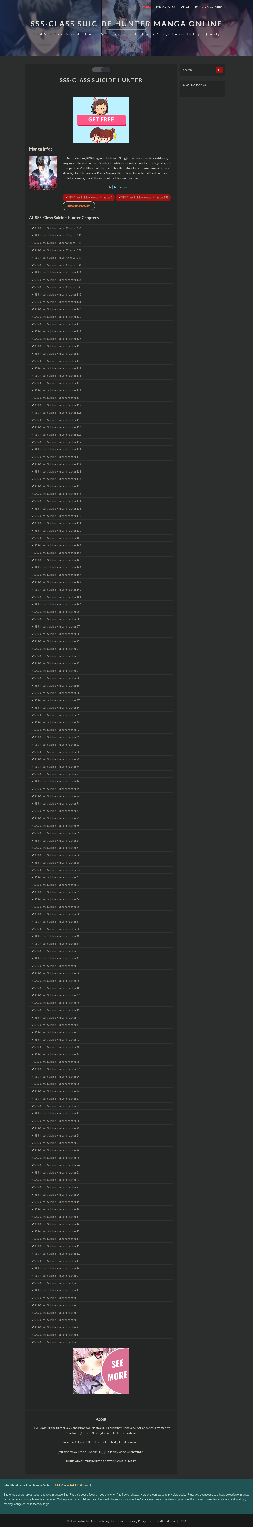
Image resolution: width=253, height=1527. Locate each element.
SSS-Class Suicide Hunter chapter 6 (56, 1298)
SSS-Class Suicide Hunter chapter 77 (57, 774)
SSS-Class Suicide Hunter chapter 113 (57, 508)
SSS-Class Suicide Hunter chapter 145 (57, 272)
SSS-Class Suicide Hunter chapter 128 (57, 398)
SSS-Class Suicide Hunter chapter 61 (57, 892)
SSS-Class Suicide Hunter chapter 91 (57, 670)
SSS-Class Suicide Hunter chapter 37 (57, 1069)
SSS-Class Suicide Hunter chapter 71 (57, 818)
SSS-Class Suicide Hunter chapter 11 (57, 1261)
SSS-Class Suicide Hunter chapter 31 (57, 1113)
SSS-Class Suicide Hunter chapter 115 (57, 493)
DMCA (182, 1521)
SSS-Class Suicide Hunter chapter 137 (57, 331)
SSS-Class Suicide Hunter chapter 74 (57, 796)
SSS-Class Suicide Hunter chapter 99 (57, 611)
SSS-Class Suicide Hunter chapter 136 (57, 339)
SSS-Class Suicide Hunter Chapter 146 (57, 265)
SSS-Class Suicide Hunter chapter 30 (57, 1121)
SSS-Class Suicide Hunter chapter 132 (57, 368)
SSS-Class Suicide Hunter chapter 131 (57, 375)
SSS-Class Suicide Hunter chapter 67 (57, 848)
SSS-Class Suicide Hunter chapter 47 (57, 995)
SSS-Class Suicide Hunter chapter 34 (57, 1091)
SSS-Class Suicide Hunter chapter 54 (57, 943)
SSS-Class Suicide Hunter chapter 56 (57, 929)
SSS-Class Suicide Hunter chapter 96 (57, 634)
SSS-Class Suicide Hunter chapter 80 (57, 752)
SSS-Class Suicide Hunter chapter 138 (57, 324)
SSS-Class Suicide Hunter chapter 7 (56, 1290)
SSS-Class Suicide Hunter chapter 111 (57, 523)
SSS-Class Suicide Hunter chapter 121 (57, 449)
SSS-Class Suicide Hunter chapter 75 (57, 789)
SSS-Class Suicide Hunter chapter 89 (57, 685)
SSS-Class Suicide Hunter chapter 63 (57, 877)
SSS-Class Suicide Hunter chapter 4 (56, 1312)
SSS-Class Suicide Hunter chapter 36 (57, 1076)
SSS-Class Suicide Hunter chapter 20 (57, 1194)
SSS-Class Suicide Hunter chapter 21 (57, 1187)
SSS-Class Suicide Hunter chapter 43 (57, 1025)
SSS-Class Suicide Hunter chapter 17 (57, 1217)
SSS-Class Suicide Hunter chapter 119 (57, 464)
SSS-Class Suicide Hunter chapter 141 (57, 302)
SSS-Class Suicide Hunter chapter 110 (57, 530)
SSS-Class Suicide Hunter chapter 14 (57, 1239)
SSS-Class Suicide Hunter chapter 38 (57, 1062)
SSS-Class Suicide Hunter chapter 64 (57, 870)
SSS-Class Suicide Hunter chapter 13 (57, 1246)
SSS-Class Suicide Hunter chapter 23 (57, 1172)
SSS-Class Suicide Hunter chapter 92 (57, 663)
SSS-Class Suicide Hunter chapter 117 (57, 479)
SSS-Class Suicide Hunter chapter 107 (57, 553)
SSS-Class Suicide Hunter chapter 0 (90, 197)
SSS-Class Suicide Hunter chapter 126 (57, 412)
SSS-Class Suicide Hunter (72, 1485)
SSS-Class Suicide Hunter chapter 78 (57, 766)
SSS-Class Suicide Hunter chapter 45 (57, 1010)
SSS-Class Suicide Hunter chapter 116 (57, 486)
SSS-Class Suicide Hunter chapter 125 (57, 420)
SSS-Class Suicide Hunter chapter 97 (57, 626)
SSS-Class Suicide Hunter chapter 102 (57, 589)
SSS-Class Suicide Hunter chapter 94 (57, 648)
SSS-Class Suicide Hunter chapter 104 (57, 575)
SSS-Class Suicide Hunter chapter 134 (57, 353)
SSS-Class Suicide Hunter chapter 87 (57, 700)
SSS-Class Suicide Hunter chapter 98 (57, 619)
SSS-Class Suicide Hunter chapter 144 (57, 280)
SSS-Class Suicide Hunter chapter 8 (56, 1283)
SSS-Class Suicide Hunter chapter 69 (57, 833)
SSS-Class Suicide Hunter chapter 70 (57, 825)
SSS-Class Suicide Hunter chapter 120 (57, 457)
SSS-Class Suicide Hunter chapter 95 (57, 641)
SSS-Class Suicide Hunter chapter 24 (57, 1165)
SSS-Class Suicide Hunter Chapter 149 (57, 243)
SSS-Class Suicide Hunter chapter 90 (57, 678)
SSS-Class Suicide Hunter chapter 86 (57, 707)
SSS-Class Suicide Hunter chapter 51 (57, 966)
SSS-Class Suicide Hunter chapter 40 (57, 1047)
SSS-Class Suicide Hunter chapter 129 (57, 390)
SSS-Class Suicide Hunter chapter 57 (57, 921)
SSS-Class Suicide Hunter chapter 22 (57, 1179)
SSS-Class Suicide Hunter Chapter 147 (57, 257)
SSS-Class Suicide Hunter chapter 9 (56, 1275)
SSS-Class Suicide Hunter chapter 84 (57, 722)
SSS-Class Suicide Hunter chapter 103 (57, 582)
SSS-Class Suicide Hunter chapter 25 (57, 1157)
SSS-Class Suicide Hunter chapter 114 (57, 501)
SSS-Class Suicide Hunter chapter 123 (57, 434)
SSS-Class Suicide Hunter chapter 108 (57, 545)
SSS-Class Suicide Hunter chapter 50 (57, 973)
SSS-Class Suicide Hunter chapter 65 (57, 862)
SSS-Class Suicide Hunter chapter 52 (57, 958)
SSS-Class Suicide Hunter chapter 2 (56, 1327)
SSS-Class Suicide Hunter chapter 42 (57, 1032)
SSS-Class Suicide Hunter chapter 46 (57, 1002)
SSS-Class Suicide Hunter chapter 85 (57, 715)
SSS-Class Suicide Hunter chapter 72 (57, 811)
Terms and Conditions (209, 6)
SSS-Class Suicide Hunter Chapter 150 (57, 235)
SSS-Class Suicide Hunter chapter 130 (57, 383)
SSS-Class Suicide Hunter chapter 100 (57, 604)
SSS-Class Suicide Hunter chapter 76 (57, 781)
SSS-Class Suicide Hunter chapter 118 (57, 471)
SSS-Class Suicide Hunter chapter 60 (57, 899)
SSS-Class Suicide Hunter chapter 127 (57, 405)
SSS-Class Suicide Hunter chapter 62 (57, 885)
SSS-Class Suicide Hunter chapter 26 (57, 1150)
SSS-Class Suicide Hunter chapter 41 (57, 1039)
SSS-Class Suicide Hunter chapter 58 (57, 914)
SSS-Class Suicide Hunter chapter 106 (57, 560)
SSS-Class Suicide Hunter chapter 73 (57, 803)
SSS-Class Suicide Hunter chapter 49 (57, 980)
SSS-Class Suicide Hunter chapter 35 (57, 1084)
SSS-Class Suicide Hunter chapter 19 (57, 1202)
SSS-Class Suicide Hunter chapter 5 (56, 1305)
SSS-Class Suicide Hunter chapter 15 (57, 1231)
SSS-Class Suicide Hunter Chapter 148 (57, 250)
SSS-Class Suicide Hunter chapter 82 (57, 737)
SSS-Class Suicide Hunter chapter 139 (57, 316)
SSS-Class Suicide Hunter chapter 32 (57, 1106)
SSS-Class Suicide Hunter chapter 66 (57, 855)
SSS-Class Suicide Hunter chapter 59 (57, 907)
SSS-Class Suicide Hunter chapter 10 (57, 1268)
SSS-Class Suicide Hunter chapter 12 (57, 1253)
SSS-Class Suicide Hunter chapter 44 (57, 1017)
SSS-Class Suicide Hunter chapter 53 (57, 951)
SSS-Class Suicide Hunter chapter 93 (57, 656)
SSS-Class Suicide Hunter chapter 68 (57, 840)
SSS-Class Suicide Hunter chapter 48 (57, 988)
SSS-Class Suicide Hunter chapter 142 (57, 294)
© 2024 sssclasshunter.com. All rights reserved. (96, 1521)
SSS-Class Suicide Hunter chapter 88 (57, 693)
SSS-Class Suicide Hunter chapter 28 (57, 1135)
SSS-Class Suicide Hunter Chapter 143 (57, 287)
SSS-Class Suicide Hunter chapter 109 (57, 538)
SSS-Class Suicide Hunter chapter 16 (57, 1224)
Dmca (185, 6)
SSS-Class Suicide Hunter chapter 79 (57, 759)
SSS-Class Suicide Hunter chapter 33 (57, 1098)
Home (146, 6)
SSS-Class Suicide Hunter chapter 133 (57, 361)
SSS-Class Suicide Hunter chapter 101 (57, 597)
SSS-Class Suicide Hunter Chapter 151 (144, 197)
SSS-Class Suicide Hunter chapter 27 (57, 1143)
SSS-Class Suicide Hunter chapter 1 (56, 1334)
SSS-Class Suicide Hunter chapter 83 (57, 730)
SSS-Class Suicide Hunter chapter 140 (57, 309)
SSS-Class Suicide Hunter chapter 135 (57, 346)
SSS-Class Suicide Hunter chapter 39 (57, 1054)
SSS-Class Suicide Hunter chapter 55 (57, 936)
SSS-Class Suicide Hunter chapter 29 (57, 1128)
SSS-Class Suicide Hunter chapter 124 (57, 427)
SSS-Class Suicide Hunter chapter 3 (56, 1320)
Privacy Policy (165, 6)
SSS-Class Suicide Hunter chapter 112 (57, 516)
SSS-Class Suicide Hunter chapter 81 (57, 744)
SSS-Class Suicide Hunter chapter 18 (57, 1209)
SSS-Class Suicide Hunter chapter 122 (57, 442)
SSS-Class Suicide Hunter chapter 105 (57, 567)
